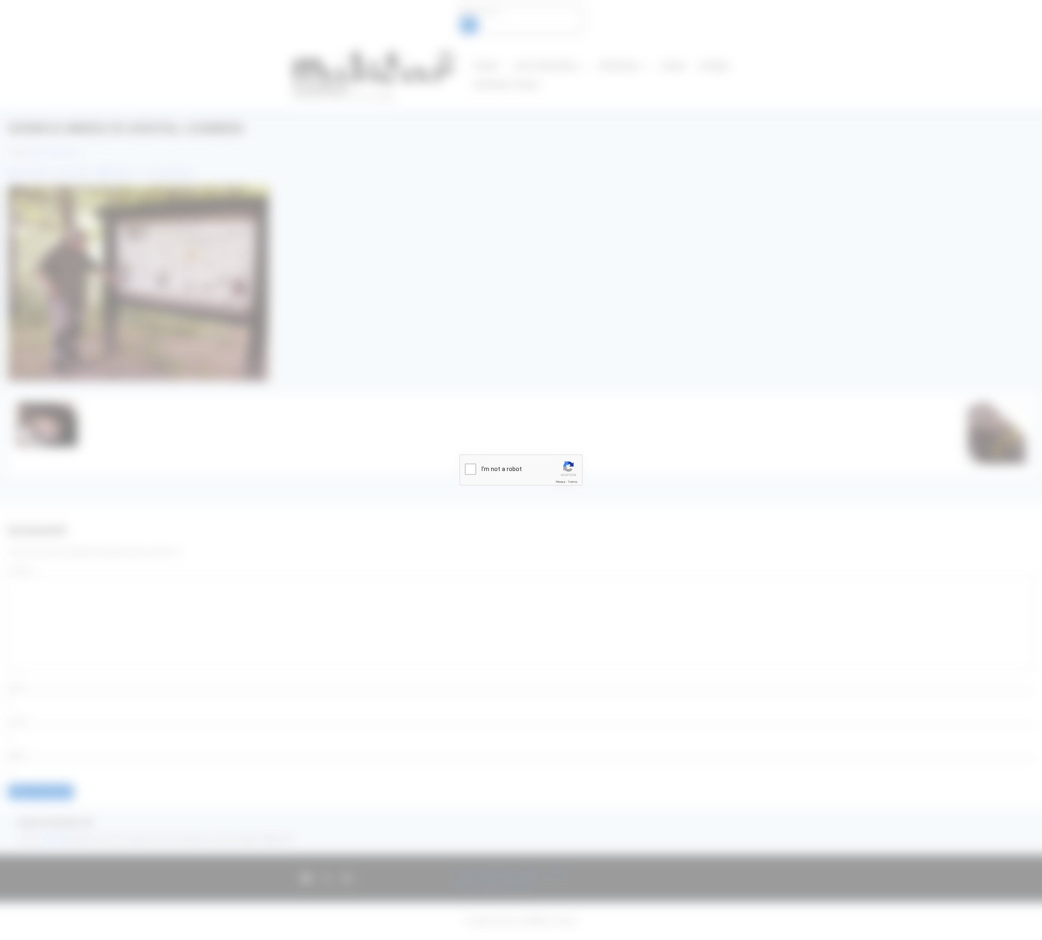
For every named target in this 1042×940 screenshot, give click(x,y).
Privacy (560, 482)
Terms (573, 482)
